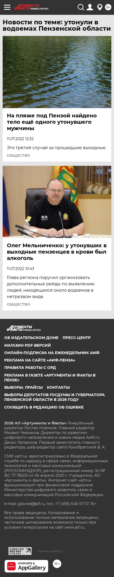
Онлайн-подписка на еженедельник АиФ (51, 352)
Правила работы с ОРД (30, 367)
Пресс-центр (77, 337)
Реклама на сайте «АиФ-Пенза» (39, 360)
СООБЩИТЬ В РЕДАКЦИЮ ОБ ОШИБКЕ (44, 407)
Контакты (58, 387)
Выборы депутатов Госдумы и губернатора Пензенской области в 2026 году (54, 397)
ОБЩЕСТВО (18, 155)
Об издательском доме (31, 337)
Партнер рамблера (50, 551)
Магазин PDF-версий (27, 345)
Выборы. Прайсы (23, 387)
